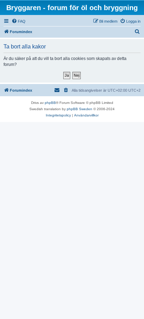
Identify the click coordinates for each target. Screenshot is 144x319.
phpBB (50, 103)
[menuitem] (19, 21)
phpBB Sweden (79, 109)
